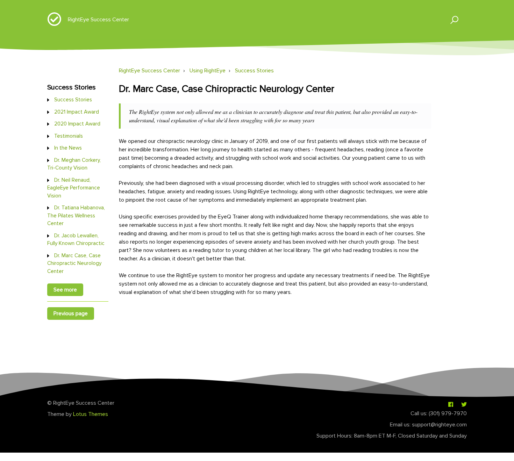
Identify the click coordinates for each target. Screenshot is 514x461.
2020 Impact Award (77, 124)
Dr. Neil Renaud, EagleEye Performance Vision (73, 188)
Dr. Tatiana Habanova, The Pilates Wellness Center (76, 215)
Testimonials (68, 136)
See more (65, 289)
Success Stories (254, 70)
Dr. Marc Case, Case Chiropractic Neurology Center (74, 263)
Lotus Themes (90, 414)
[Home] (54, 22)
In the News (68, 148)
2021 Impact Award (76, 112)
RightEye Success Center (98, 19)
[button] (451, 19)
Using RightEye (208, 70)
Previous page (70, 313)
